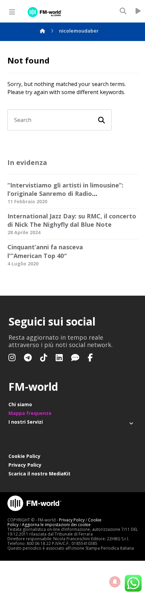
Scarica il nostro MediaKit (39, 473)
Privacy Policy (24, 465)
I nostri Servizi (25, 422)
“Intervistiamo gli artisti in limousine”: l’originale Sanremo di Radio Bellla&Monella (65, 193)
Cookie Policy (24, 456)
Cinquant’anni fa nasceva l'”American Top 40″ (45, 251)
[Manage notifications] (115, 582)
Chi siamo (20, 404)
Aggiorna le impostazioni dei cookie (56, 524)
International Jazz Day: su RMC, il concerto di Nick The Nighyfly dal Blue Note (71, 220)
